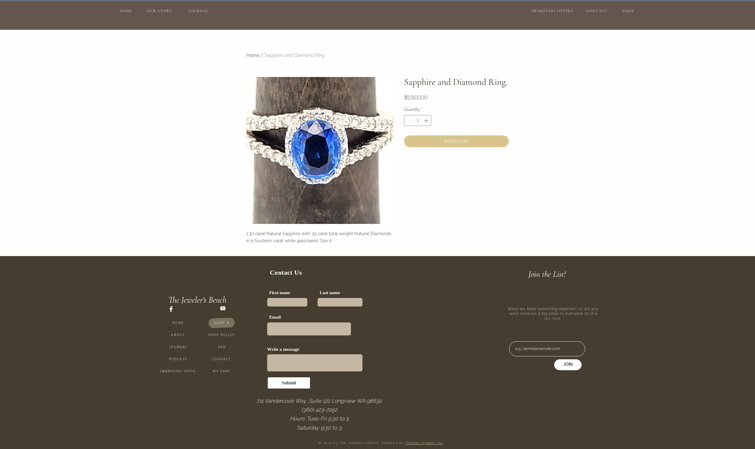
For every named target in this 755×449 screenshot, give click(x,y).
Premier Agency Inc (424, 443)
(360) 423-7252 (319, 410)
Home (253, 55)
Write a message (283, 349)
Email (275, 317)
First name (279, 293)
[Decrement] (408, 120)
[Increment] (426, 120)
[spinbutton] (417, 120)
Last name (330, 293)
